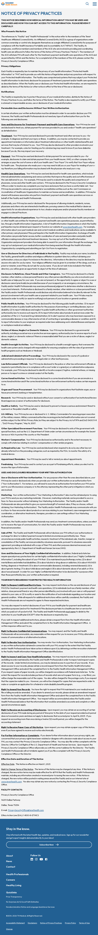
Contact (10, 866)
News (9, 861)
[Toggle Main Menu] (95, 4)
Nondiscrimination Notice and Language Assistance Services (30, 907)
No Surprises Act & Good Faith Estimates (22, 902)
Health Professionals (17, 874)
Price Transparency (14, 897)
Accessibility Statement (15, 923)
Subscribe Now (46, 844)
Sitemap (9, 929)
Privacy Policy (70, 923)
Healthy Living (13, 885)
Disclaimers (32, 923)
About (9, 855)
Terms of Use (84, 923)
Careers (10, 879)
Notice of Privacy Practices (51, 923)
